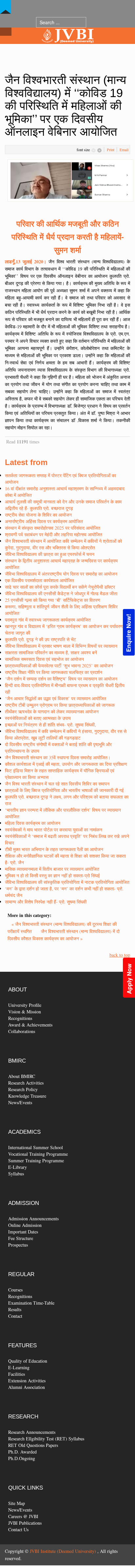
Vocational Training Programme (38, 1154)
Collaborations (21, 1031)
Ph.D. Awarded (22, 1452)
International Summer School (35, 1147)
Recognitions (20, 1018)
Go (92, 22)
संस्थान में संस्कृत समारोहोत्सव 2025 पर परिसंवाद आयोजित (52, 528)
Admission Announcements (33, 1218)
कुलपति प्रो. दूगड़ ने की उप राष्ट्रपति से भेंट (40, 639)
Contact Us (18, 1529)
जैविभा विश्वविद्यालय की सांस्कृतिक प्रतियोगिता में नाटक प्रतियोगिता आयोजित (67, 882)
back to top (119, 955)
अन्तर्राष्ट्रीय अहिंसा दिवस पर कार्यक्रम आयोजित (44, 521)
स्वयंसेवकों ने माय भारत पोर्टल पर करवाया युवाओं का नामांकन (53, 829)
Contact (15, 1316)
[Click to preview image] (70, 180)
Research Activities (26, 1083)
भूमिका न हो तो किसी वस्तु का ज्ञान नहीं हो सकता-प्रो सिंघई (52, 875)
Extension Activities (27, 1380)
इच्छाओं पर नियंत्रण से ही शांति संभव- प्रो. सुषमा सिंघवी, (50, 725)
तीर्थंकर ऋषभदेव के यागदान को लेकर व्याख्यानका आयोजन (52, 711)
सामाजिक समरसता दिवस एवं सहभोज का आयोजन (44, 659)
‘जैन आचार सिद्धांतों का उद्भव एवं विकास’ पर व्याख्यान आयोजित (55, 698)
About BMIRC (21, 1076)
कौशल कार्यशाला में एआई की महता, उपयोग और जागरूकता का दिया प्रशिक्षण (66, 764)
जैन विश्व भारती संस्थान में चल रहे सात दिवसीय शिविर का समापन (57, 784)
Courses (15, 1290)
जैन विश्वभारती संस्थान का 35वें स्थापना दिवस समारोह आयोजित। (57, 757)
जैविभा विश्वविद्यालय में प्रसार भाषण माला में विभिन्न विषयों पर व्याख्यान (61, 646)
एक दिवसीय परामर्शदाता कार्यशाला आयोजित (39, 580)
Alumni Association (26, 1387)
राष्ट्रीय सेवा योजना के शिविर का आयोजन (38, 515)
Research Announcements (31, 1432)
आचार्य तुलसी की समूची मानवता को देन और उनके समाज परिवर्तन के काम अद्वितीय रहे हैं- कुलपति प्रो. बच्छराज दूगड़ (63, 504)
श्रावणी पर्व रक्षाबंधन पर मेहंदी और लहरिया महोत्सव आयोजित (53, 534)
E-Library (17, 1167)
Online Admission (25, 1225)
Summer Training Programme (36, 1160)
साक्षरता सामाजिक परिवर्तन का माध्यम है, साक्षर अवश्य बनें (51, 652)
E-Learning (18, 1367)
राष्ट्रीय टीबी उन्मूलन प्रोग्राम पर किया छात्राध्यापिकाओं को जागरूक (60, 705)
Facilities (16, 1374)
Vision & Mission (24, 1011)
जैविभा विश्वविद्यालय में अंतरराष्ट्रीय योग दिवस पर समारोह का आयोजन (61, 574)
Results (14, 1309)
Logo (67, 49)
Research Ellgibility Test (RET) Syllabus (46, 1438)
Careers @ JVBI (23, 1516)
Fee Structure (20, 1238)
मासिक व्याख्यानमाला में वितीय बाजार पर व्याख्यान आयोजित (52, 869)
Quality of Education (27, 1361)
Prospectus (18, 1245)
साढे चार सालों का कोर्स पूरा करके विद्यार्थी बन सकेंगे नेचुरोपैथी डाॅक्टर (60, 587)
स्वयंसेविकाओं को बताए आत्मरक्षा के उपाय (38, 718)
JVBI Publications (25, 1523)
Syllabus (16, 1173)
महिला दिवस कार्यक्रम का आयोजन (32, 823)
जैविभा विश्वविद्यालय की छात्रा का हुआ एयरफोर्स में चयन (49, 554)
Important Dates (23, 1232)
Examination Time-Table (31, 1303)
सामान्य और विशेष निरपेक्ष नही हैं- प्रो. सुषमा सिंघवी (46, 902)
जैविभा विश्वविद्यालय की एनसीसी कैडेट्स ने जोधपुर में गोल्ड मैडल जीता (61, 593)
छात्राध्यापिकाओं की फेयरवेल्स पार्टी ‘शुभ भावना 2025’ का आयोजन (59, 665)
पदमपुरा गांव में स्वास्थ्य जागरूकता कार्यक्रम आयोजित (48, 620)
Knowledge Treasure (27, 1096)
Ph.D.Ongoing (21, 1458)
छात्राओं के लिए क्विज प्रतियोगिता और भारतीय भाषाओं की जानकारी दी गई (64, 790)
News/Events (20, 1102)
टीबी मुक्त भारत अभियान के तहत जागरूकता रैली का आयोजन (54, 849)
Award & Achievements (30, 1025)
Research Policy (23, 1089)
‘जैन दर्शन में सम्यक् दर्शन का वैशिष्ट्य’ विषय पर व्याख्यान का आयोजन (61, 679)
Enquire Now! (128, 633)
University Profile (24, 1005)
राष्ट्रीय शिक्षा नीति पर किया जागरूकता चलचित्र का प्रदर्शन (53, 672)
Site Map (16, 1503)
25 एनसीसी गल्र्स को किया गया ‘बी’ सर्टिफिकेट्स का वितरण (52, 600)
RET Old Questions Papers (33, 1445)
